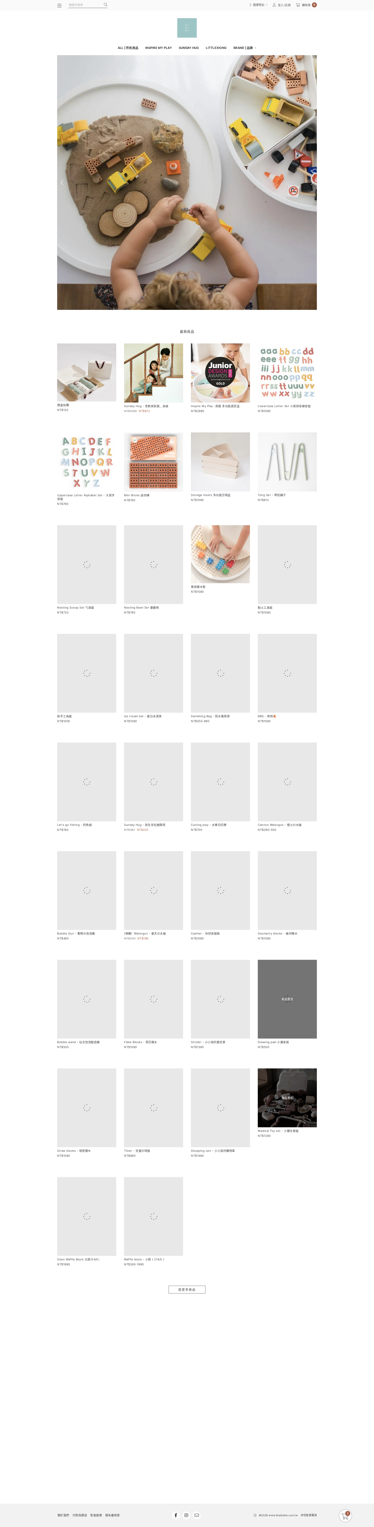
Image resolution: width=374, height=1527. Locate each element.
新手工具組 (64, 676)
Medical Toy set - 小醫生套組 (278, 1034)
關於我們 (63, 1379)
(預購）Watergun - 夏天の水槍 (145, 855)
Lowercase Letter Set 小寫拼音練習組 (284, 406)
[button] (176, 306)
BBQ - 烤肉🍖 (267, 676)
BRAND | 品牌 (244, 48)
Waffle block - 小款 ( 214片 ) (144, 1123)
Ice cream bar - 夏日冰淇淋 (143, 676)
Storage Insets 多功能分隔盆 (211, 495)
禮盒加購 (63, 405)
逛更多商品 (187, 1153)
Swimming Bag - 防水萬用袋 (210, 676)
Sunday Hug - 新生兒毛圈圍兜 (144, 765)
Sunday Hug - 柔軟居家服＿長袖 (146, 406)
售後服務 (96, 1379)
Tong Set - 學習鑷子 (272, 495)
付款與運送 (80, 1379)
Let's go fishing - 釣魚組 (74, 765)
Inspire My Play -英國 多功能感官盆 (215, 406)
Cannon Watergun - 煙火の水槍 (280, 766)
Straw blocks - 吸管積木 (74, 1034)
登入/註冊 (284, 5)
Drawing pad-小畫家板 (273, 945)
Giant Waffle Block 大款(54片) (78, 1123)
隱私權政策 (112, 1379)
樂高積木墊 (198, 586)
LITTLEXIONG (216, 48)
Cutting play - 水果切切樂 (208, 765)
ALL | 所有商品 (128, 48)
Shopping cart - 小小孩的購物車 (213, 1034)
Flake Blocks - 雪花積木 (140, 945)
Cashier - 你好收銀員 (205, 855)
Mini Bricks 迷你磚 (137, 495)
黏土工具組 (265, 588)
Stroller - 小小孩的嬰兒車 (208, 945)
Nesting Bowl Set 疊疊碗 (141, 588)
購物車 (308, 5)
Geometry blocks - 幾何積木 (277, 855)
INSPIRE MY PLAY (158, 48)
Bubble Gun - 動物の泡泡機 (76, 856)
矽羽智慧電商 (309, 1379)
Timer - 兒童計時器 (137, 1034)
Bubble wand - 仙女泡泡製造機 (78, 945)
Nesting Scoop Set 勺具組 (75, 588)
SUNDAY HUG (189, 48)
